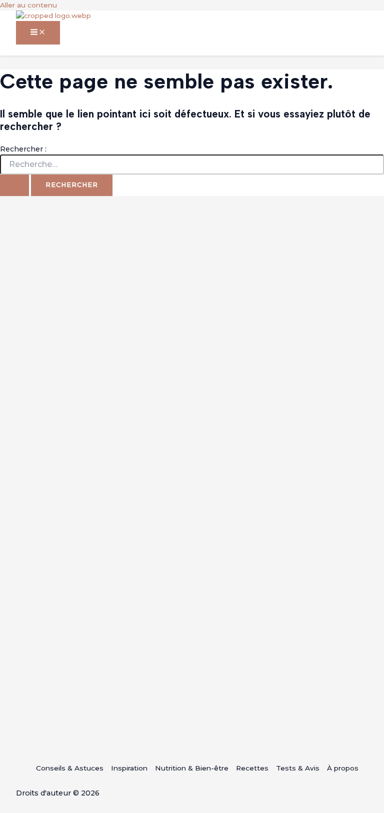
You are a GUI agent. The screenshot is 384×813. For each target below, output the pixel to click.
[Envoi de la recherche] (14, 185)
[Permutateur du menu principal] (38, 32)
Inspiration (129, 768)
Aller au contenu (28, 5)
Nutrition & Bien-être (191, 768)
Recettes (252, 768)
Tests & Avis (298, 768)
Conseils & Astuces (70, 768)
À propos (342, 768)
